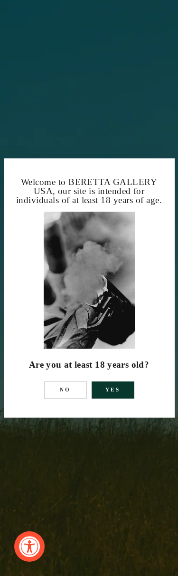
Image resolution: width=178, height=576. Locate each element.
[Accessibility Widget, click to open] (29, 546)
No (65, 389)
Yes (112, 389)
